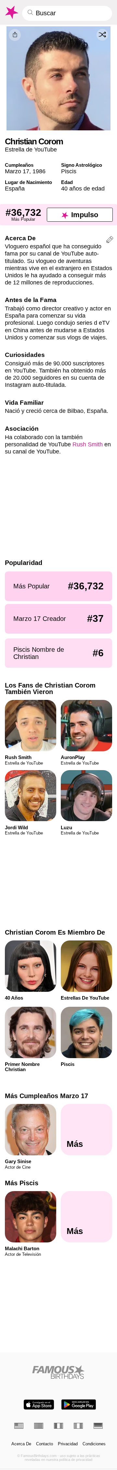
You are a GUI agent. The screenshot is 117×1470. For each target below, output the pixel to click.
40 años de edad (83, 188)
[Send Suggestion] (109, 240)
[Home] (58, 1372)
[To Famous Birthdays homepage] (11, 12)
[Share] (15, 35)
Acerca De (21, 1444)
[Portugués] (38, 1426)
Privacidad (68, 1444)
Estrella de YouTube (31, 149)
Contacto (44, 1444)
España (15, 188)
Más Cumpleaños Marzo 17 (46, 1095)
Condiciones (94, 1444)
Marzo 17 (17, 171)
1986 (39, 171)
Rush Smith (87, 444)
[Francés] (58, 1426)
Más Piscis (21, 1183)
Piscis (68, 171)
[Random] (102, 35)
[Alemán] (98, 1426)
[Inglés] (18, 1426)
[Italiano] (78, 1426)
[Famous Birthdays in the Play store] (78, 1404)
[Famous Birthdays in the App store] (39, 1404)
